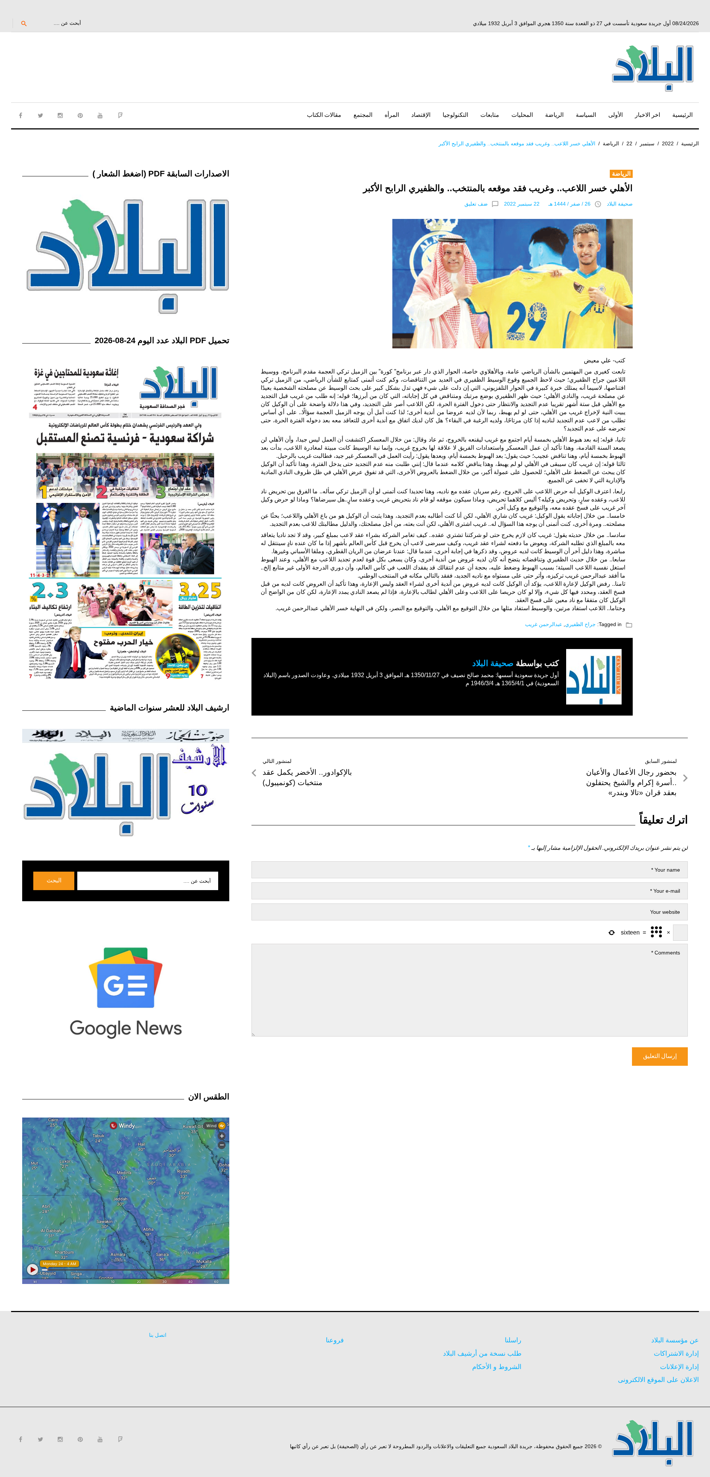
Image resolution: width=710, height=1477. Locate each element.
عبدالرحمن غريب (543, 624)
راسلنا (513, 1340)
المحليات (522, 115)
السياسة (586, 115)
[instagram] (60, 115)
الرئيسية (682, 115)
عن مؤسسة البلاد (675, 1340)
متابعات (489, 115)
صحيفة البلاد (620, 204)
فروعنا (335, 1340)
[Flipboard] (120, 115)
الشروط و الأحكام (496, 1366)
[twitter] (40, 115)
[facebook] (20, 115)
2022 (668, 143)
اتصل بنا (157, 1335)
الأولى (615, 115)
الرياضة (554, 115)
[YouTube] (100, 115)
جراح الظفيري (580, 624)
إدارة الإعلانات (679, 1366)
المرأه (392, 115)
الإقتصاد (420, 115)
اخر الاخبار (647, 115)
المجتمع (363, 115)
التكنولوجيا (455, 115)
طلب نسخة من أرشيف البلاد (482, 1353)
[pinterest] (80, 115)
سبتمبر (647, 143)
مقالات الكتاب (324, 115)
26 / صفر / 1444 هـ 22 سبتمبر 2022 (547, 204)
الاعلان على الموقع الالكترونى (658, 1379)
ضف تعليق (476, 204)
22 (629, 143)
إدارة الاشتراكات (676, 1353)
